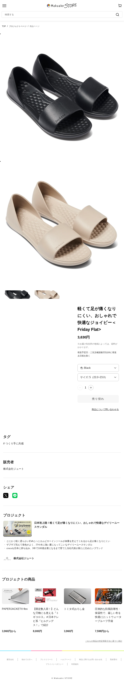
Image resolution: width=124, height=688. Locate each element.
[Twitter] (5, 495)
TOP (4, 26)
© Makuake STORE (62, 678)
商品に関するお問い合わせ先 (90, 659)
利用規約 (74, 664)
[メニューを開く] (4, 6)
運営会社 (10, 659)
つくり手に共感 (14, 443)
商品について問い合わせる (105, 409)
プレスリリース (46, 659)
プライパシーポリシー (54, 664)
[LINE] (14, 495)
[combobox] (60, 14)
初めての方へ (27, 659)
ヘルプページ (66, 659)
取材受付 (113, 659)
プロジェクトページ (17, 26)
